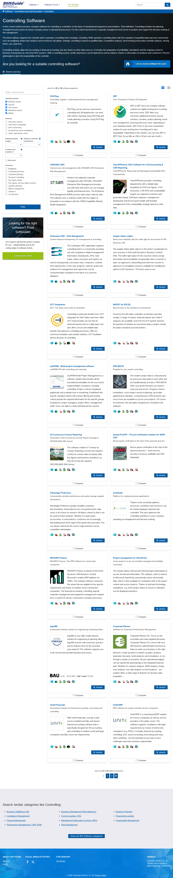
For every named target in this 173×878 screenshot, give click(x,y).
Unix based (12, 108)
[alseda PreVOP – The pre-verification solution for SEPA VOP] (140, 458)
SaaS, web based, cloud (17, 133)
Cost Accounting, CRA (71, 816)
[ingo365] (77, 660)
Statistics (12, 191)
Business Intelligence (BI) (18, 812)
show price (12, 160)
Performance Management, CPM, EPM (24, 825)
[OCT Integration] (77, 329)
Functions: (9, 165)
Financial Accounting (125, 816)
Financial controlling (16, 177)
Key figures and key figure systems (22, 183)
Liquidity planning (15, 186)
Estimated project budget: (11, 140)
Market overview (13, 72)
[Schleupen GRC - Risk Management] (77, 264)
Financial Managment (16, 820)
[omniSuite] (140, 520)
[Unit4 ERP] (140, 732)
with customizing (14, 127)
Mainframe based (15, 110)
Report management (16, 189)
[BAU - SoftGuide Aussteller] (55, 676)
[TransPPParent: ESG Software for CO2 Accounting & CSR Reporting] (140, 195)
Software (33, 5)
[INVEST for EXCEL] (140, 329)
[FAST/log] (77, 124)
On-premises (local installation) (20, 130)
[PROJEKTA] (140, 394)
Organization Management (127, 820)
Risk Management (69, 825)
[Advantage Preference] (77, 520)
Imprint (5, 864)
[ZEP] (140, 124)
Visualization (13, 194)
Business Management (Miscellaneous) (78, 812)
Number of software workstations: (31, 140)
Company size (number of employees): (10, 151)
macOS (11, 105)
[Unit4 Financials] (77, 732)
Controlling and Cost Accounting (28, 11)
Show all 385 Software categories (86, 836)
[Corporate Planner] (140, 660)
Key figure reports (15, 180)
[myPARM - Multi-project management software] (77, 394)
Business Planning (124, 812)
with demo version (15, 122)
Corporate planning (15, 174)
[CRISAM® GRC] (77, 195)
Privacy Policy (100, 875)
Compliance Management (18, 816)
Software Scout (51, 5)
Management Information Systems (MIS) (79, 820)
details (99, 147)
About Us (6, 861)
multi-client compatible (17, 125)
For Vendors (73, 4)
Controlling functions (16, 171)
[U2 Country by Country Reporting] (77, 458)
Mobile (11, 113)
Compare (78, 155)
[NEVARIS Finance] (77, 586)
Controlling (49, 11)
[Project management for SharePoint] (140, 586)
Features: (8, 118)
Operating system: (12, 98)
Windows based (14, 102)
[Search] (167, 5)
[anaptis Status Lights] (140, 264)
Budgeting (12, 169)
